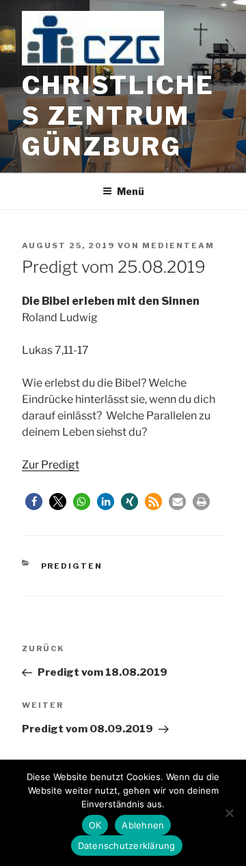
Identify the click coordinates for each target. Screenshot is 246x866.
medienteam (178, 245)
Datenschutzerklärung (127, 845)
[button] (33, 501)
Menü (130, 191)
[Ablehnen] (229, 813)
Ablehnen (143, 825)
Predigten (72, 566)
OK (95, 825)
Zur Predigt (50, 464)
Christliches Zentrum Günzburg (118, 116)
